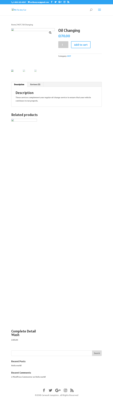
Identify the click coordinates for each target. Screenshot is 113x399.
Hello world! (16, 365)
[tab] (19, 84)
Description (19, 84)
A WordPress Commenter (21, 377)
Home (13, 25)
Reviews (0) (35, 84)
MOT (19, 25)
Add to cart (81, 45)
